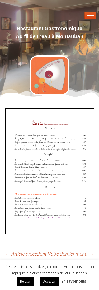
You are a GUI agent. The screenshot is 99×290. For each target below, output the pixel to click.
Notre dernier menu (71, 253)
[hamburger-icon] (90, 15)
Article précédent (25, 253)
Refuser (25, 281)
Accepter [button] (49, 281)
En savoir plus (73, 281)
